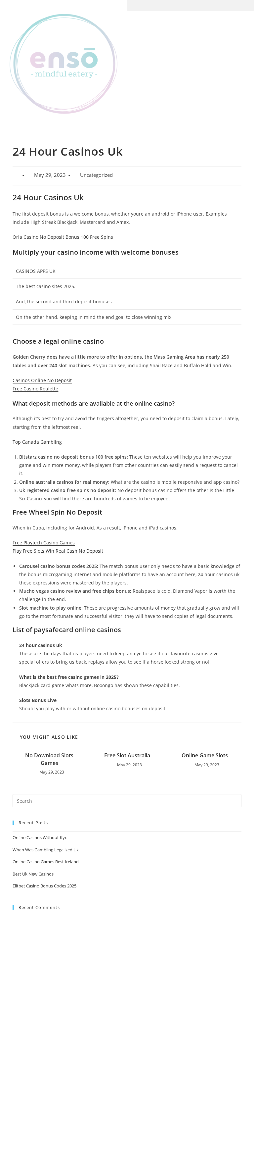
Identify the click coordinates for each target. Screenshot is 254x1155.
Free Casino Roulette (35, 388)
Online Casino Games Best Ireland (46, 862)
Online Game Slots (205, 755)
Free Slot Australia (127, 755)
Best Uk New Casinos (33, 874)
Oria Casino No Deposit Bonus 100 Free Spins (63, 237)
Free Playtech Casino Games (44, 542)
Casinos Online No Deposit (42, 380)
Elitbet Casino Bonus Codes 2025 (44, 886)
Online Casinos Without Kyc (40, 837)
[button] (190, 5)
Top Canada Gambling (37, 442)
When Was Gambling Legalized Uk (46, 850)
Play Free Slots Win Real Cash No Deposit (58, 551)
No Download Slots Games (49, 759)
